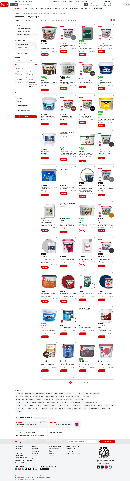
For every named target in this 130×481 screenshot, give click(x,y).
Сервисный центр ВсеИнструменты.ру (71, 449)
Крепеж (32, 8)
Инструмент (25, 8)
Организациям (35, 455)
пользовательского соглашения (66, 475)
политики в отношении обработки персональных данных (42, 475)
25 (85, 382)
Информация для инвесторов (23, 451)
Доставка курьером (54, 448)
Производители (19, 455)
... (82, 382)
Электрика (48, 8)
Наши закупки (35, 458)
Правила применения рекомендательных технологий (23, 459)
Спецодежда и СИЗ (74, 8)
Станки (65, 8)
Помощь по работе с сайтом (73, 453)
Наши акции (35, 448)
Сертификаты (18, 453)
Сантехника (84, 8)
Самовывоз (52, 453)
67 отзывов (26, 422)
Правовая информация (21, 457)
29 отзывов (60, 422)
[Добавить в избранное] (56, 24)
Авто (90, 8)
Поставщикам (35, 453)
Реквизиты (18, 448)
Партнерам (35, 457)
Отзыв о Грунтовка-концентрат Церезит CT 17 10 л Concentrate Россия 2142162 (61, 425)
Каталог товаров (19, 462)
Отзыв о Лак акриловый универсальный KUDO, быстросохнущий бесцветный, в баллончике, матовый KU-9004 (26, 425)
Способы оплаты (53, 455)
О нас (16, 450)
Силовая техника (56, 8)
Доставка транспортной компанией (55, 450)
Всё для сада (39, 8)
